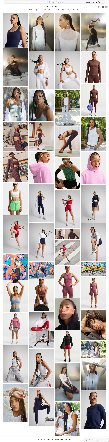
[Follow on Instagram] (98, 440)
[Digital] (86, 440)
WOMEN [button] (6, 2)
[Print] (92, 440)
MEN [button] (12, 2)
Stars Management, (54, 439)
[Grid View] (103, 7)
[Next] (104, 440)
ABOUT (24, 2)
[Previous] (101, 440)
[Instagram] (99, 2)
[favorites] (93, 2)
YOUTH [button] (18, 2)
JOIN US (82, 2)
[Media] (89, 440)
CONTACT (29, 2)
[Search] (96, 2)
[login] (102, 2)
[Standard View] (106, 7)
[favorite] (95, 440)
